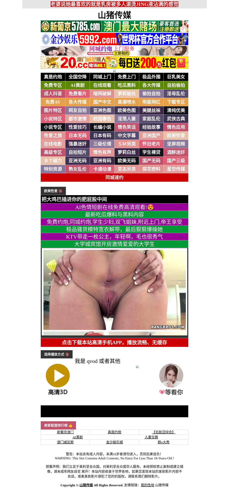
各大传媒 (151, 85)
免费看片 (78, 93)
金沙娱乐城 (114, 442)
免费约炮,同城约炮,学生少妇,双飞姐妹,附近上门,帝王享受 (114, 222)
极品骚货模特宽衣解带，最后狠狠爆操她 (114, 229)
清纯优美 (176, 110)
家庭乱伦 (151, 118)
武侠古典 (176, 118)
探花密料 (151, 169)
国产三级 (176, 160)
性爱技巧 (78, 127)
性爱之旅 (53, 135)
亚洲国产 (151, 135)
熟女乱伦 (78, 169)
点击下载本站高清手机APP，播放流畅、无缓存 (114, 342)
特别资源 (53, 169)
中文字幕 (127, 135)
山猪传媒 (114, 15)
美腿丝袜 (151, 110)
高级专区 (53, 152)
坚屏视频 (176, 144)
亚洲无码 (78, 160)
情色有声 (102, 152)
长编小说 (102, 127)
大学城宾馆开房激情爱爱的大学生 (114, 244)
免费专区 (53, 85)
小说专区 (53, 127)
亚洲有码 (102, 160)
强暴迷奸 (78, 144)
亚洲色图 (102, 110)
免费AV (53, 102)
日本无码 (78, 135)
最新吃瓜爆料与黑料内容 (114, 215)
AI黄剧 (77, 85)
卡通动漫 (102, 169)
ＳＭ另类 (127, 144)
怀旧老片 (151, 144)
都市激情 (78, 118)
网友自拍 (78, 110)
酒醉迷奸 (176, 152)
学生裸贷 (151, 152)
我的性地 (147, 485)
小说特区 (53, 118)
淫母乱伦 (176, 93)
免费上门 (127, 76)
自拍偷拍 (176, 85)
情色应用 (176, 127)
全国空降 (78, 76)
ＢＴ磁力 (53, 160)
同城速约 (114, 177)
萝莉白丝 (127, 152)
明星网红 (151, 102)
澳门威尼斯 (65, 442)
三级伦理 (102, 144)
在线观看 (102, 85)
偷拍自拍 (151, 93)
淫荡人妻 (127, 118)
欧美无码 (127, 160)
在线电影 (53, 144)
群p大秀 (163, 442)
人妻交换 (151, 437)
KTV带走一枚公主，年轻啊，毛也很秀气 (114, 237)
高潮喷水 (127, 102)
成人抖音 (53, 93)
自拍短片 (78, 152)
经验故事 (151, 127)
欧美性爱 (176, 135)
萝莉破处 (127, 93)
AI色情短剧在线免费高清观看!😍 (114, 207)
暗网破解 (102, 93)
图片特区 (53, 110)
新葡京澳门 (65, 432)
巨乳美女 (176, 76)
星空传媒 (176, 169)
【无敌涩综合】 (163, 432)
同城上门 (102, 76)
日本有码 (102, 135)
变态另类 (127, 169)
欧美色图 (127, 110)
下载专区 (176, 102)
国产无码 (151, 160)
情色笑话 (127, 127)
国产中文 (102, 102)
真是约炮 (53, 76)
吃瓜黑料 (127, 85)
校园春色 (102, 118)
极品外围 (151, 76)
